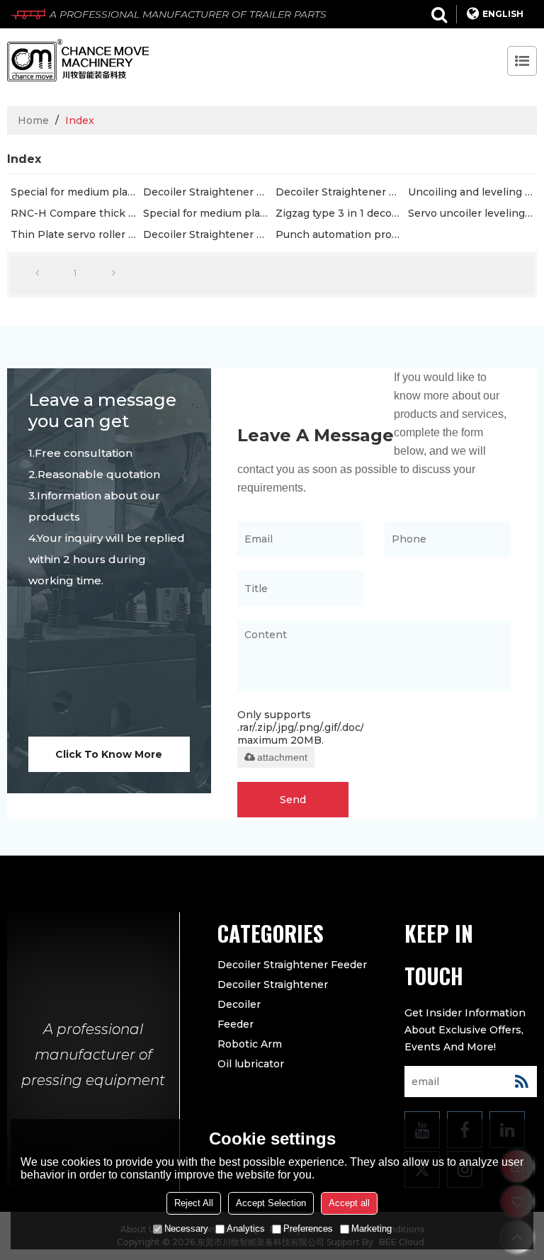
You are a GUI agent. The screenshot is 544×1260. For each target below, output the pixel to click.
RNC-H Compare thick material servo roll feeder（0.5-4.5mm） (75, 213)
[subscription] (521, 1081)
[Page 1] (37, 273)
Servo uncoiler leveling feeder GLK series (472, 213)
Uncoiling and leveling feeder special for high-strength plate (472, 192)
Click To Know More (108, 754)
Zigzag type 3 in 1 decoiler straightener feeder (340, 213)
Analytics (246, 1228)
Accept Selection (271, 1203)
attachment (282, 757)
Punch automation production (340, 234)
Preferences (308, 1228)
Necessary (186, 1228)
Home (33, 120)
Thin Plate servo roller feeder (75, 234)
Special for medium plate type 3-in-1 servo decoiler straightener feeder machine (75, 192)
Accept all (349, 1203)
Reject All (193, 1203)
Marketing (371, 1228)
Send (293, 799)
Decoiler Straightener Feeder (207, 192)
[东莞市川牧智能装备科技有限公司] (78, 60)
